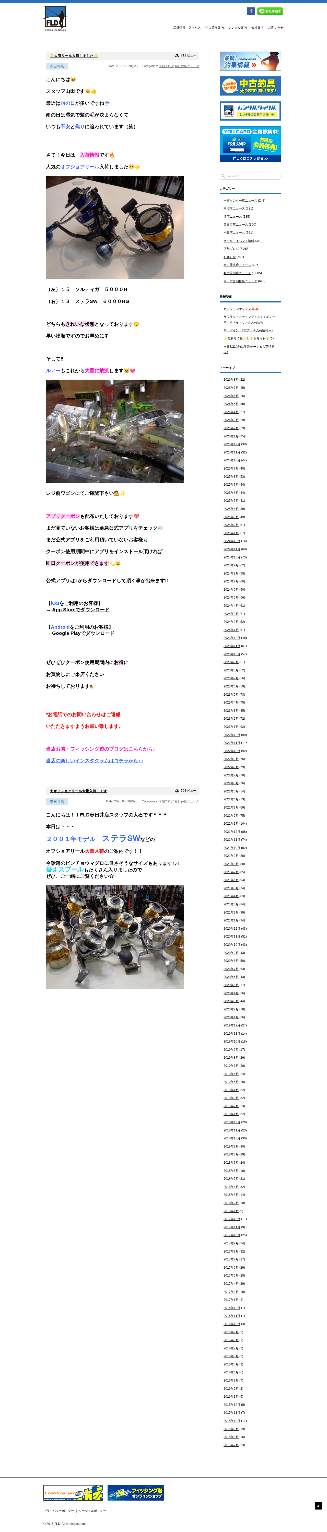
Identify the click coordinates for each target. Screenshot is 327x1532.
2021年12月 (232, 832)
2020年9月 (231, 953)
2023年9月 (231, 662)
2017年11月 (232, 1227)
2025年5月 (231, 500)
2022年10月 (232, 751)
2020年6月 (231, 977)
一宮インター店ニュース (240, 200)
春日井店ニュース (187, 66)
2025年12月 (232, 444)
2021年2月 (231, 912)
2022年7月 (231, 775)
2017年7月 (231, 1259)
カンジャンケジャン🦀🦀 (241, 309)
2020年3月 (231, 1001)
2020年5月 (231, 985)
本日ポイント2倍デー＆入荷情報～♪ (248, 330)
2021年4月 (231, 896)
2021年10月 (232, 848)
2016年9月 (231, 1332)
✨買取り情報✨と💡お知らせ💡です (250, 338)
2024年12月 (232, 541)
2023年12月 (232, 638)
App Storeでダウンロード (81, 609)
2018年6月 (231, 1171)
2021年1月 (231, 920)
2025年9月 (231, 468)
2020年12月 (232, 928)
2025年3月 (231, 517)
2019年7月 (231, 1066)
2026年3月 (231, 420)
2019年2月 (231, 1106)
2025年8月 (231, 476)
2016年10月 (232, 1324)
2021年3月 (231, 904)
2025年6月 (231, 493)
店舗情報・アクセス (187, 27)
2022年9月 (231, 759)
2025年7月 (231, 484)
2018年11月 (232, 1130)
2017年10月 (232, 1235)
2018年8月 (231, 1154)
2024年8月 (231, 573)
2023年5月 (231, 694)
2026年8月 (231, 379)
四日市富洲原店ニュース (240, 281)
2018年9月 (231, 1146)
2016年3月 (231, 1380)
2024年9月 (231, 565)
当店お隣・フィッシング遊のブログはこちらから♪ (100, 749)
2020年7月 (231, 969)
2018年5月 (231, 1178)
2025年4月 (231, 509)
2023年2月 (231, 718)
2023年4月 (231, 702)
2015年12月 (232, 1405)
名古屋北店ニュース (237, 265)
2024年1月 (231, 630)
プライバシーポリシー (58, 1511)
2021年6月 (231, 880)
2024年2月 (231, 622)
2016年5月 (231, 1364)
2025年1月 (231, 533)
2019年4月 (231, 1090)
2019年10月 (232, 1041)
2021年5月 (231, 888)
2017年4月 (231, 1283)
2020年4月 (231, 993)
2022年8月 (231, 767)
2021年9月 (231, 856)
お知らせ (230, 257)
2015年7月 (231, 1445)
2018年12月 (232, 1122)
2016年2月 (231, 1388)
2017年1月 (231, 1300)
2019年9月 (231, 1049)
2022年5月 (231, 791)
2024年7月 (231, 581)
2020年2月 (231, 1009)
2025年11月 (232, 452)
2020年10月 (232, 944)
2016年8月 (231, 1340)
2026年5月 (231, 404)
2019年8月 (231, 1057)
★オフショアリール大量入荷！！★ (78, 791)
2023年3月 (231, 710)
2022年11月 (232, 743)
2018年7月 (231, 1162)
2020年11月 (232, 936)
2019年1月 (231, 1114)
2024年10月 (232, 557)
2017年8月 (231, 1251)
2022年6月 (231, 783)
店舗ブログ (166, 66)
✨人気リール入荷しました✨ (74, 56)
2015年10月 (232, 1421)
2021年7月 (231, 872)
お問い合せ (276, 27)
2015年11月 (232, 1412)
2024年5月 (231, 597)
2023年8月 (231, 670)
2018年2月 (231, 1203)
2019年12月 (232, 1025)
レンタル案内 (237, 27)
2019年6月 (231, 1074)
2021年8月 (231, 864)
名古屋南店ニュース (237, 273)
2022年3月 (231, 807)
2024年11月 (232, 549)
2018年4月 (231, 1187)
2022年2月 (231, 815)
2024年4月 (231, 605)
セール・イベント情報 (239, 241)
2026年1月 (231, 436)
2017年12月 (232, 1219)
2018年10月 (232, 1138)
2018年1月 (231, 1211)
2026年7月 (231, 388)
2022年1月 (231, 823)
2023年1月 (231, 727)
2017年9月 (231, 1243)
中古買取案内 (214, 27)
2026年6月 (231, 396)
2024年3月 (231, 614)
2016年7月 (231, 1348)
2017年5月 (231, 1275)
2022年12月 (232, 735)
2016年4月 (231, 1372)
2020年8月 (231, 961)
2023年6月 (231, 686)
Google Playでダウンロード (83, 633)
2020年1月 (231, 1017)
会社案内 (257, 27)
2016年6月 (231, 1356)
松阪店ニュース (234, 233)
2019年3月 (231, 1098)
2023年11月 (232, 646)
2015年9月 (231, 1429)
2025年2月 (231, 525)
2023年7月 (231, 678)
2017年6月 (231, 1267)
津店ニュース (233, 216)
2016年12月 (232, 1308)
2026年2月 (231, 428)
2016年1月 (231, 1396)
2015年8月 (231, 1437)
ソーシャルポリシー (92, 1511)
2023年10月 (232, 654)
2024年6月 (231, 589)
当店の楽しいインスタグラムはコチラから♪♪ (94, 760)
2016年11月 (232, 1316)
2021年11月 (232, 839)
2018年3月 (231, 1195)
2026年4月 (231, 412)
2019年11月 (232, 1033)
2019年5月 (231, 1082)
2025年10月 (232, 460)
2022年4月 (231, 799)
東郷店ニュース (234, 208)
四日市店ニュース (236, 224)
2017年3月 (231, 1292)
